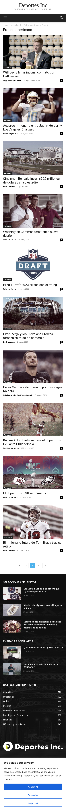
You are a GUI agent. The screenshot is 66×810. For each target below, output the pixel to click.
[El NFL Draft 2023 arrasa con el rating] (33, 264)
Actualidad (16, 25)
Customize (33, 795)
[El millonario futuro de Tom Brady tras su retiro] (33, 522)
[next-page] (45, 565)
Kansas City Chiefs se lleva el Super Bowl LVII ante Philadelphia (32, 442)
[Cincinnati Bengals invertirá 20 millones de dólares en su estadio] (33, 158)
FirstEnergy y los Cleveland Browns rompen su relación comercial (28, 336)
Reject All (33, 803)
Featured (7, 67)
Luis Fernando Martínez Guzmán (18, 395)
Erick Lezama (9, 186)
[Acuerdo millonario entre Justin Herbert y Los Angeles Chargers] (33, 105)
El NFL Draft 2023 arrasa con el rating (30, 285)
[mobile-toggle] (5, 18)
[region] (33, 784)
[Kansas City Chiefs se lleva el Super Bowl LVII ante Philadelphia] (33, 419)
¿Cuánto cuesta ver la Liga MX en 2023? (43, 647)
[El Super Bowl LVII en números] (33, 472)
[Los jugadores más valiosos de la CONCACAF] (12, 669)
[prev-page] (19, 565)
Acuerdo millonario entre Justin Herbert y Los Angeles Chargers (32, 127)
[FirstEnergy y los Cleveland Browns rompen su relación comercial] (33, 313)
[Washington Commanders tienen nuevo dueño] (33, 211)
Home (5, 25)
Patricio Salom (9, 240)
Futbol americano (31, 25)
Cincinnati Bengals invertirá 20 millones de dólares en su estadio (31, 180)
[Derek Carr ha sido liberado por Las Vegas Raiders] (33, 366)
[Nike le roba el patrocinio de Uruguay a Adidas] (12, 610)
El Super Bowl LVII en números (24, 493)
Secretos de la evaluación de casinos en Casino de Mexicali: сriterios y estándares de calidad (42, 625)
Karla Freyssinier (10, 133)
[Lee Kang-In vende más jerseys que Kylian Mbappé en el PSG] (12, 593)
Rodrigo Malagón (11, 448)
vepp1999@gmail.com (12, 80)
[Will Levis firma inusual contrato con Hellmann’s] (33, 52)
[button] (61, 18)
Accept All (33, 787)
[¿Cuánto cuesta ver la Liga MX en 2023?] (12, 652)
